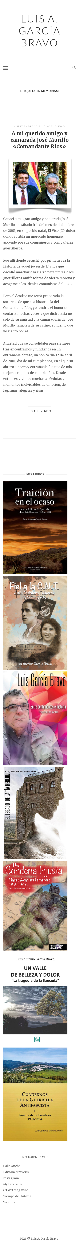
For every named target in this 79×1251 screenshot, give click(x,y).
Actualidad (56, 126)
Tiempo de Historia (17, 1196)
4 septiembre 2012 (27, 126)
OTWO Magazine (15, 1190)
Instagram (11, 1178)
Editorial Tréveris (16, 1172)
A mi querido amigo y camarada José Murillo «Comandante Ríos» (40, 140)
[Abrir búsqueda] (74, 68)
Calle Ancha (11, 1166)
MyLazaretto (12, 1184)
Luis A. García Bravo (40, 31)
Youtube (9, 1202)
